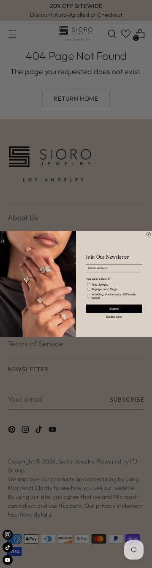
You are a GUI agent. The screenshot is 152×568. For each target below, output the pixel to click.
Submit (114, 309)
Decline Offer (114, 316)
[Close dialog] (149, 234)
